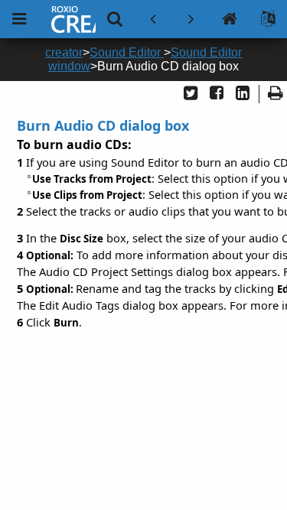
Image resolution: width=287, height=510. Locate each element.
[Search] (115, 19)
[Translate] (268, 19)
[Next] (191, 19)
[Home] (229, 19)
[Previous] (153, 19)
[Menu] (19, 19)
